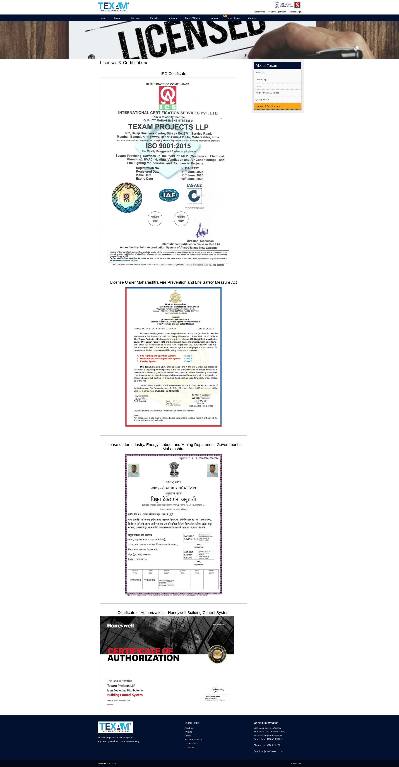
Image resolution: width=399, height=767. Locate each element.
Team (258, 86)
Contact (214, 18)
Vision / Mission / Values (267, 92)
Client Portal (259, 12)
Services (135, 18)
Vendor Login (295, 12)
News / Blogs (233, 18)
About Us (259, 72)
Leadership (261, 79)
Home (103, 18)
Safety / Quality (193, 18)
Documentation (191, 743)
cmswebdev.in (296, 763)
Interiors (173, 18)
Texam (117, 18)
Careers (252, 18)
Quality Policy (262, 99)
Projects (154, 18)
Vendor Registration (277, 12)
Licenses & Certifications (267, 106)
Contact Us (190, 747)
